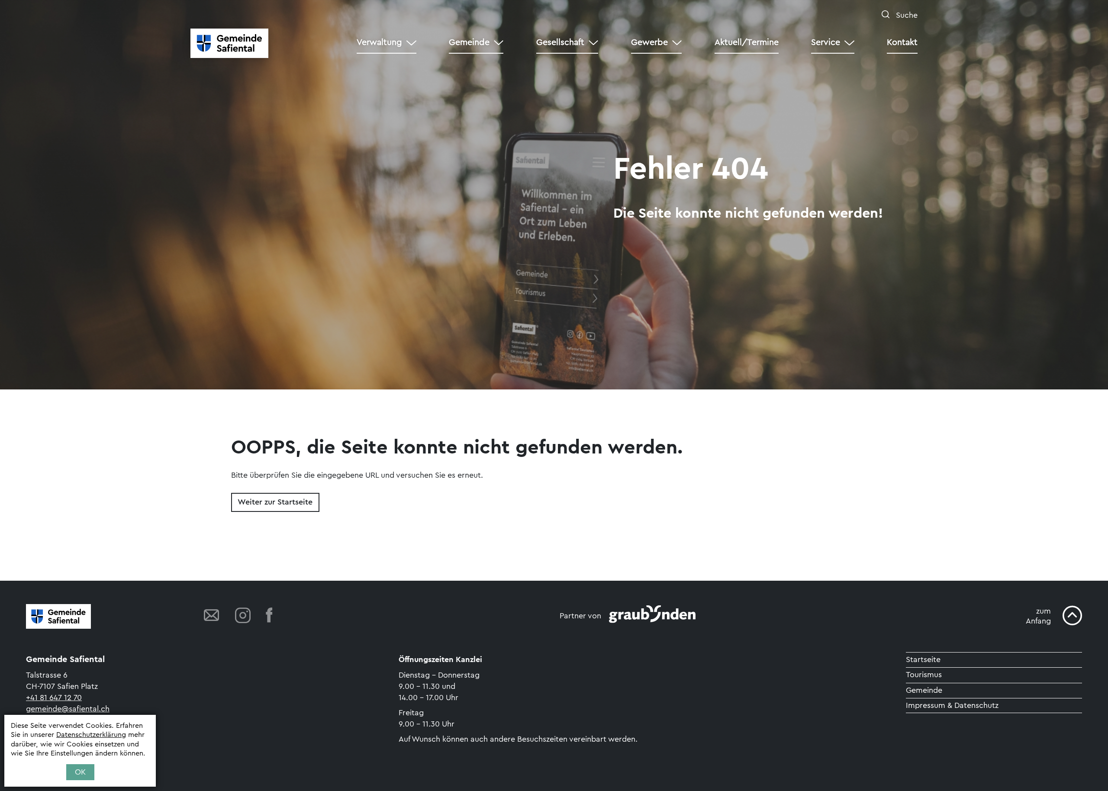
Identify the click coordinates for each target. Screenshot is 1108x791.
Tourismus (924, 674)
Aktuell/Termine (747, 42)
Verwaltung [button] (379, 42)
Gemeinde (924, 690)
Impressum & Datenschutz (952, 705)
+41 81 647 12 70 (54, 697)
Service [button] (825, 42)
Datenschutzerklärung (91, 734)
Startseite (923, 659)
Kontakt (902, 42)
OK (80, 772)
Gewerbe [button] (649, 42)
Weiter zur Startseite (275, 502)
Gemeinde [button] (469, 42)
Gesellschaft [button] (560, 42)
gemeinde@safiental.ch (68, 709)
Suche (906, 15)
